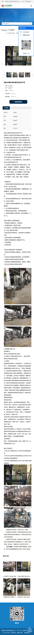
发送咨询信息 (18, 101)
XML (8, 632)
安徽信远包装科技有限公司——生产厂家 (11, 630)
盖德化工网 (20, 632)
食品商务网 (27, 632)
